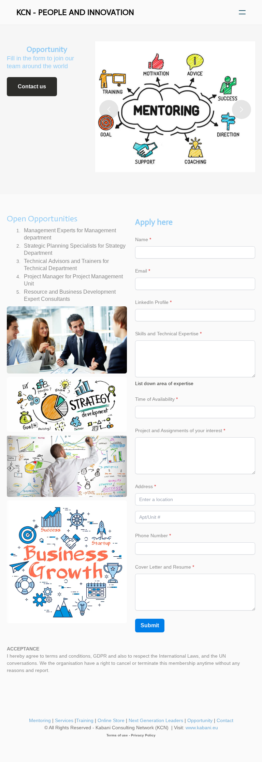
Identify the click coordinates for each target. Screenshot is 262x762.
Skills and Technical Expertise (167, 333)
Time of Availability (155, 399)
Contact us (32, 86)
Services (64, 720)
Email (141, 271)
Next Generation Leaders (155, 720)
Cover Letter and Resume (163, 567)
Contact (225, 720)
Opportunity (200, 720)
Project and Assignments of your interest (178, 430)
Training (84, 720)
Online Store (111, 720)
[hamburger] (242, 12)
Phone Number (151, 535)
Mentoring (40, 720)
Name (141, 239)
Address (144, 486)
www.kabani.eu (202, 727)
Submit (150, 625)
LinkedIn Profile (152, 302)
